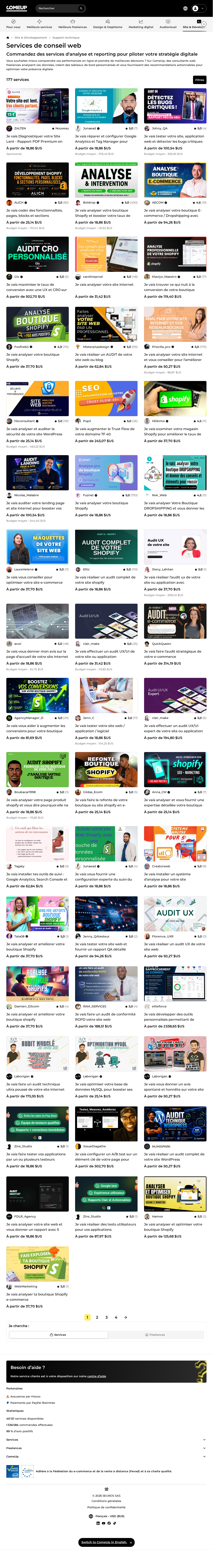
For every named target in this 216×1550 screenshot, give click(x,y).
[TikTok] (114, 1523)
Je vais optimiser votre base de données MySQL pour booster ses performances (103, 1089)
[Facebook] (109, 1523)
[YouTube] (103, 1523)
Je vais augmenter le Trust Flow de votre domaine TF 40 (105, 431)
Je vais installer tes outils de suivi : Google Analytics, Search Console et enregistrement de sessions (37, 879)
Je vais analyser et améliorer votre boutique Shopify (35, 946)
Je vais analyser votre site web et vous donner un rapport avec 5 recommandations (34, 1229)
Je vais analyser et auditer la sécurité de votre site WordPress (34, 431)
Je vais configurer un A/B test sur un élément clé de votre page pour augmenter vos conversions (106, 1159)
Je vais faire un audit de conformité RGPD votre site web (105, 1017)
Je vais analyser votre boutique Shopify (32, 357)
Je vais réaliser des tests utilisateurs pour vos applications (105, 1227)
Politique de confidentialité (106, 1507)
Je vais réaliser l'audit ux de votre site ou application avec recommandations (172, 582)
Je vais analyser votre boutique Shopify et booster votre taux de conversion (102, 215)
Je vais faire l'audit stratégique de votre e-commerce (172, 654)
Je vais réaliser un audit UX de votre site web (174, 946)
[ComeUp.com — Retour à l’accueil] (16, 8)
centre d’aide (96, 1376)
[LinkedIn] (98, 1523)
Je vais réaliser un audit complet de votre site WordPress (174, 1156)
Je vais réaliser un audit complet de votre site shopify (105, 580)
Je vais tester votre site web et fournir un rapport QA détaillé (101, 946)
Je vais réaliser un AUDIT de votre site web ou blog (103, 357)
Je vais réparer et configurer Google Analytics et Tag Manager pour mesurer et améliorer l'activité (105, 141)
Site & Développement (31, 37)
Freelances (157, 1334)
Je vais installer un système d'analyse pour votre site (167, 876)
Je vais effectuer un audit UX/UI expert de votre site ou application (173, 728)
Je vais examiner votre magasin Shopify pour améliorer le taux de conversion (172, 434)
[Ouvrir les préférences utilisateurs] (202, 8)
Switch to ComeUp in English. (104, 1542)
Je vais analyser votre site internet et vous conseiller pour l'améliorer (173, 357)
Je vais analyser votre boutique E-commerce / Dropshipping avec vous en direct (173, 215)
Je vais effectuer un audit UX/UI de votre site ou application (105, 654)
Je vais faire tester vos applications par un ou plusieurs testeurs (36, 1156)
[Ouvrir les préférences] (185, 8)
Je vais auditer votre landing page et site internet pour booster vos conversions (35, 508)
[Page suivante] (125, 1317)
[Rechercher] (81, 8)
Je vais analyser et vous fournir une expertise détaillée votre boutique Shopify (174, 805)
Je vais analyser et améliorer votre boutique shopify (35, 1017)
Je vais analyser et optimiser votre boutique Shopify (173, 1227)
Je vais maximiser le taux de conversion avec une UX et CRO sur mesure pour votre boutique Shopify (36, 292)
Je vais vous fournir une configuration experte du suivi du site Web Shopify (103, 879)
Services (60, 1334)
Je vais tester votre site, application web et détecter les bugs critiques (174, 138)
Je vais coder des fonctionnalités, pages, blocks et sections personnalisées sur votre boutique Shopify (35, 218)
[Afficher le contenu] (204, 1440)
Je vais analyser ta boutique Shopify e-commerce (37, 1297)
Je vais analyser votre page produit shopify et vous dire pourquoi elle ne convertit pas (37, 805)
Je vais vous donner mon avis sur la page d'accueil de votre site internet (37, 654)
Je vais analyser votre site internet (104, 285)
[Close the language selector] (130, 1542)
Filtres (199, 80)
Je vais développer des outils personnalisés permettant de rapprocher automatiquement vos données (173, 1022)
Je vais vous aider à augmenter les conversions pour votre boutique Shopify (35, 731)
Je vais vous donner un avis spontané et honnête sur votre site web (174, 1089)
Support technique (66, 37)
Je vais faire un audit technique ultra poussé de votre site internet (35, 1086)
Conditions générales (106, 1501)
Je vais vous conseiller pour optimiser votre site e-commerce (34, 580)
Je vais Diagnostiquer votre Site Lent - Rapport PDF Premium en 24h (34, 141)
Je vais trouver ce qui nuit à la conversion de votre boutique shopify (169, 290)
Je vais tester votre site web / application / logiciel (100, 728)
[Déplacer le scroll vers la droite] (204, 24)
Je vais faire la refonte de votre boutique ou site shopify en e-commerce (101, 805)
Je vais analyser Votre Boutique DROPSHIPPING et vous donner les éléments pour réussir (174, 508)
